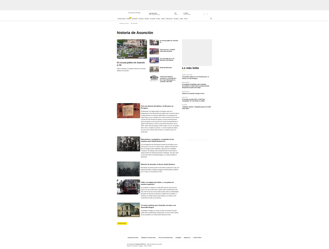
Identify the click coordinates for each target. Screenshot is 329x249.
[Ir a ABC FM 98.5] (205, 18)
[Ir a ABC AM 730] (199, 18)
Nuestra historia (133, 237)
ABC (122, 13)
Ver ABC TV (158, 13)
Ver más (197, 76)
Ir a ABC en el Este (132, 14)
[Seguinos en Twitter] (195, 14)
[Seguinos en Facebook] (193, 14)
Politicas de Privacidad (165, 237)
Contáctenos (197, 237)
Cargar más (122, 223)
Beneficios (187, 237)
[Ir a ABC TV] (194, 18)
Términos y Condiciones (148, 237)
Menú (210, 14)
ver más (175, 14)
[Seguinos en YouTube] (198, 14)
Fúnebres (178, 237)
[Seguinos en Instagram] (201, 14)
